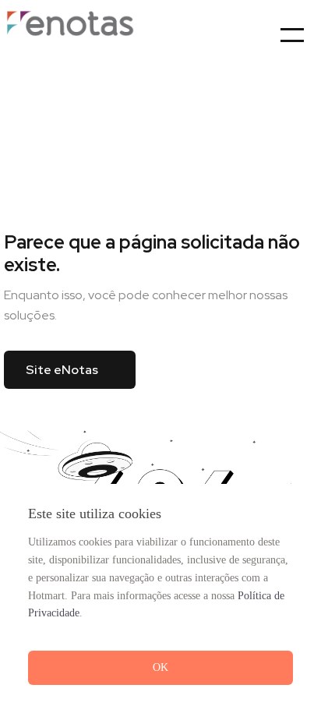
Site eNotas (62, 370)
